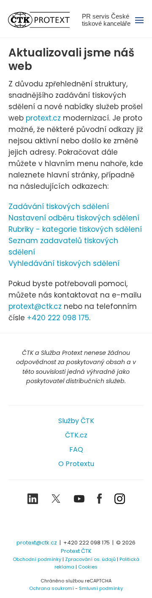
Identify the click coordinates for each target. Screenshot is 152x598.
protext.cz (43, 118)
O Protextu (76, 464)
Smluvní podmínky (101, 588)
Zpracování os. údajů (90, 559)
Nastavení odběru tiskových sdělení (73, 218)
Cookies (88, 566)
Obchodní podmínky (37, 559)
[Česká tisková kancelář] (45, 19)
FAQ (76, 449)
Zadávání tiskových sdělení (58, 206)
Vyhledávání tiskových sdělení (63, 263)
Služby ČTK (76, 421)
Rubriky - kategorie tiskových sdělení (75, 229)
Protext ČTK (76, 551)
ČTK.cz (76, 435)
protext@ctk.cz (35, 306)
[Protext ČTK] (76, 523)
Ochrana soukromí (51, 588)
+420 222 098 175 (58, 318)
